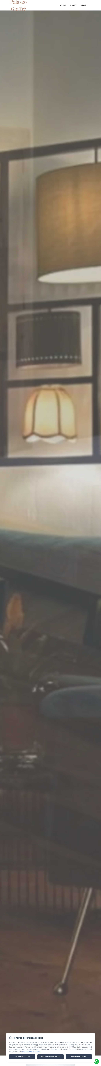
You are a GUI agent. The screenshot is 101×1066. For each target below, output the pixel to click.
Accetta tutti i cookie (79, 1057)
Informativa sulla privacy (31, 1051)
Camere (73, 5)
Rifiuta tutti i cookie (22, 1057)
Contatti (84, 5)
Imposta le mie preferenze (50, 1057)
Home (63, 5)
